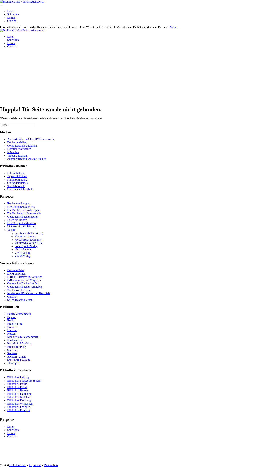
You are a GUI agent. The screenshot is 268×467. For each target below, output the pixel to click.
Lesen (10, 11)
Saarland (12, 350)
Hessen (11, 333)
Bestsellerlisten (15, 270)
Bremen (11, 327)
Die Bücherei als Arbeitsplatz (24, 210)
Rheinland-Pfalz (16, 346)
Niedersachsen (15, 340)
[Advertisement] (134, 76)
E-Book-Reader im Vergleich (24, 280)
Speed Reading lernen (20, 299)
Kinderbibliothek (17, 179)
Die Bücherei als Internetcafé (24, 213)
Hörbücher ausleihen (19, 148)
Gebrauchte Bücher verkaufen (24, 286)
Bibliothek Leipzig (18, 377)
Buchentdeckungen (18, 203)
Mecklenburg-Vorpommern (23, 336)
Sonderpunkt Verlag (26, 246)
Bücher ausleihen (17, 142)
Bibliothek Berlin (17, 383)
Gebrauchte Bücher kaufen (22, 216)
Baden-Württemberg (19, 313)
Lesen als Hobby (17, 219)
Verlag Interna (23, 249)
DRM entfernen (16, 273)
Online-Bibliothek (17, 182)
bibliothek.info (17, 465)
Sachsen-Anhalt (16, 356)
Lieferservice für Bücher (21, 226)
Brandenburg (14, 323)
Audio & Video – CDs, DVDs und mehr (30, 139)
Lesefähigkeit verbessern (21, 223)
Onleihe (11, 20)
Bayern (11, 317)
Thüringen (13, 363)
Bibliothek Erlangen (18, 410)
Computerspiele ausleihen (22, 145)
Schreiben (13, 14)
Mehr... (174, 27)
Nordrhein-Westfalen (19, 343)
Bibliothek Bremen (18, 390)
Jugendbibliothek (17, 176)
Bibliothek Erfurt (17, 387)
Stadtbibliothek (16, 186)
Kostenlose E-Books (19, 290)
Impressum (35, 465)
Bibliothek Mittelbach (19, 397)
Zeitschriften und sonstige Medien (26, 158)
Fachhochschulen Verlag (29, 233)
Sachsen (12, 353)
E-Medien (13, 152)
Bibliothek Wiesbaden (20, 403)
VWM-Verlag (22, 256)
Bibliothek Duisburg (19, 400)
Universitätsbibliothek (19, 189)
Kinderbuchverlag (25, 236)
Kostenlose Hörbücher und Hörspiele (28, 293)
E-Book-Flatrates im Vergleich (24, 276)
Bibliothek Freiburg (18, 406)
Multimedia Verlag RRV (29, 242)
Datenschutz (51, 465)
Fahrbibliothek (15, 173)
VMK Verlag (22, 252)
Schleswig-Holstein (18, 359)
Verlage (11, 229)
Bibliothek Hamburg (19, 393)
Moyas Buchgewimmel (28, 239)
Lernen (11, 17)
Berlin (10, 320)
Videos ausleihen (17, 155)
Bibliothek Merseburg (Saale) (24, 380)
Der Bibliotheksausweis (21, 206)
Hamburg (12, 330)
